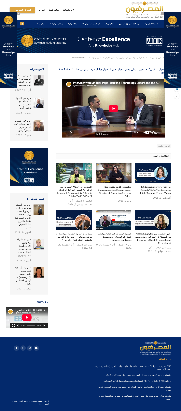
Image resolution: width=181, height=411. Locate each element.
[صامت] (18, 325)
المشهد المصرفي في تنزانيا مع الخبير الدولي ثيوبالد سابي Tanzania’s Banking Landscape (114, 236)
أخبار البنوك (109, 23)
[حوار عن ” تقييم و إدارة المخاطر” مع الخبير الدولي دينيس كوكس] (39, 125)
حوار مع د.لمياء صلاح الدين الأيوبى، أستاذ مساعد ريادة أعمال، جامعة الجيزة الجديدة (24, 247)
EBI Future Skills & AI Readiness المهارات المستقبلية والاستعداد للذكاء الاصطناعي (137, 381)
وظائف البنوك (54, 10)
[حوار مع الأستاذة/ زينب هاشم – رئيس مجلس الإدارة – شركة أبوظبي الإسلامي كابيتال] (39, 272)
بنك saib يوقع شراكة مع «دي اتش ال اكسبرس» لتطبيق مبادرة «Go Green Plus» (138, 375)
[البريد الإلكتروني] (177, 96)
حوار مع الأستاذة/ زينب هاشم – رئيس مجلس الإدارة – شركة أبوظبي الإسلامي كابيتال (23, 275)
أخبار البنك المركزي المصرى (129, 23)
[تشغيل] (44, 325)
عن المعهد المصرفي (92, 23)
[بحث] (22, 23)
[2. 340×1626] (172, 88)
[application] (29, 317)
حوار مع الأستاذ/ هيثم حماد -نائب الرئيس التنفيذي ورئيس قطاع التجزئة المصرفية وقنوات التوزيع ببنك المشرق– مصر (23, 216)
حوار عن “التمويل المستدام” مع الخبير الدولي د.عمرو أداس (23, 103)
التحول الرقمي (164, 146)
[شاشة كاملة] (13, 325)
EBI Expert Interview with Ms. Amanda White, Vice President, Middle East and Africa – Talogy (155, 189)
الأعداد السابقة (68, 10)
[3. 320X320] (29, 185)
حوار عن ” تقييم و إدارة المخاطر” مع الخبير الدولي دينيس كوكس (22, 125)
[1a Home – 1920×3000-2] (90, 52)
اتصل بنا (42, 10)
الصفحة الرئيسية (151, 23)
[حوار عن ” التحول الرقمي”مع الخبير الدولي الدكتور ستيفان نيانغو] (39, 80)
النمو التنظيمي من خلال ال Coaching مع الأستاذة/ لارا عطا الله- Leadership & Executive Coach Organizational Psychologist (153, 238)
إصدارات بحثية (57, 23)
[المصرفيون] (144, 10)
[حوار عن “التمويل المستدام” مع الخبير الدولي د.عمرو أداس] (39, 103)
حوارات (42, 23)
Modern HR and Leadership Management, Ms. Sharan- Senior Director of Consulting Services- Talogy (115, 191)
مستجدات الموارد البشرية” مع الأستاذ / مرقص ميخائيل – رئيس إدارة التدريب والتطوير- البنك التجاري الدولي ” (74, 236)
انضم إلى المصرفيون (23, 10)
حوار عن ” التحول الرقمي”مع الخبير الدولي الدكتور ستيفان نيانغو (23, 80)
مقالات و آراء (73, 23)
